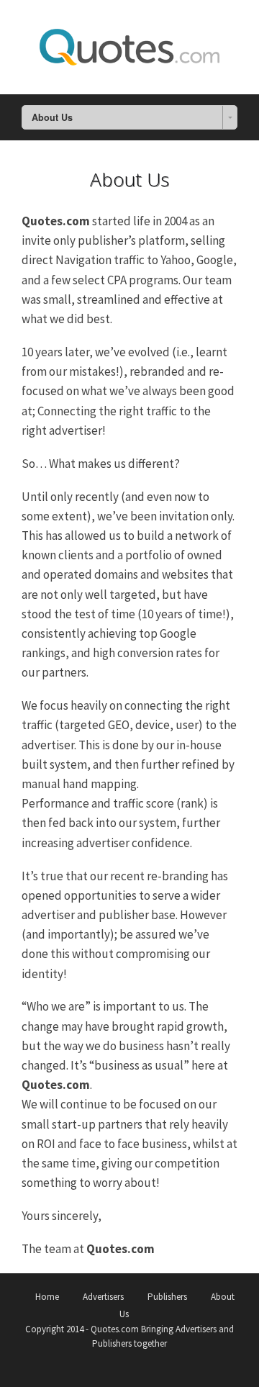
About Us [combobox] (52, 117)
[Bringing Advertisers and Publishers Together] (129, 44)
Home (47, 1297)
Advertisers (103, 1297)
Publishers (167, 1297)
